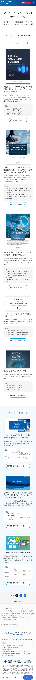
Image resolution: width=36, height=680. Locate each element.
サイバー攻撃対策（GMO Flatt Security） (11, 653)
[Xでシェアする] (16, 595)
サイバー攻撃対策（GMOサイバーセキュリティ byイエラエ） (16, 651)
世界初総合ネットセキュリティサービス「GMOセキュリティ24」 (17, 643)
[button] (18, 662)
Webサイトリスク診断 (18, 645)
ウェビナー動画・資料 (24, 35)
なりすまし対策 (26, 653)
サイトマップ (18, 601)
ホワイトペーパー (10, 35)
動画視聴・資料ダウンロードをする (17, 466)
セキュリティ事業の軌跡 (7, 655)
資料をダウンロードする (17, 120)
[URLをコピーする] (25, 595)
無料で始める (26, 3)
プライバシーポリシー (9, 677)
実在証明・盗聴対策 (6, 649)
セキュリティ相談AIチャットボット (10, 647)
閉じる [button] (28, 677)
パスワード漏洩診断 (6, 645)
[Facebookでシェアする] (20, 595)
